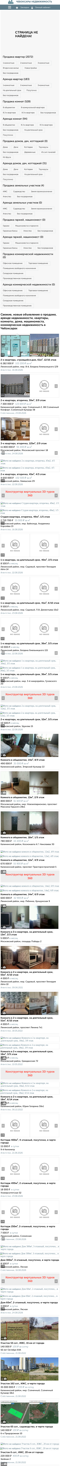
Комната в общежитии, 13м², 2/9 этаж (22, 797)
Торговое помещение (38, 263)
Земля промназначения (41, 192)
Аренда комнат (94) (15, 119)
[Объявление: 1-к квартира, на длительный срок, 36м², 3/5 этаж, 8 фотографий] (15, 640)
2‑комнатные (26, 63)
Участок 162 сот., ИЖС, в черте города (23, 1384)
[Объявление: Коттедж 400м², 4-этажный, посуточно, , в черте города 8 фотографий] (15, 1137)
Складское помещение (13, 273)
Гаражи (6, 226)
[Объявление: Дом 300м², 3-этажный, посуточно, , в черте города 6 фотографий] (30, 1249)
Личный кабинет (43, 7)
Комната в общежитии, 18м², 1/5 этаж (22, 837)
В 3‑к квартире (28, 113)
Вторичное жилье (11, 68)
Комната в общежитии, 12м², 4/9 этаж (23, 860)
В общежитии (9, 108)
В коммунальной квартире (33, 108)
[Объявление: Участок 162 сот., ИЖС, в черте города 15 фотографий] (30, 1380)
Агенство (7, 197)
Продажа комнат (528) (17, 101)
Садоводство (19, 192)
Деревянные (29, 152)
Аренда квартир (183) (16, 79)
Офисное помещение (12, 263)
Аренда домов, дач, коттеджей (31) (25, 163)
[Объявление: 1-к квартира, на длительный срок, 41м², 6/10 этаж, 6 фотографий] (15, 600)
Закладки (24, 7)
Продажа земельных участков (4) (23, 185)
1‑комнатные (8, 63)
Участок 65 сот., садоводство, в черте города (27, 1427)
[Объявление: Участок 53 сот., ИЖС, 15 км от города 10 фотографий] (30, 1340)
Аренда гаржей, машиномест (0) (23, 237)
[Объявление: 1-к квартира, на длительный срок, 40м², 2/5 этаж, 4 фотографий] (15, 557)
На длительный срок (12, 90)
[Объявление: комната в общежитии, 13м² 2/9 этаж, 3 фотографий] (30, 794)
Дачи (16, 147)
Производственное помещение (17, 278)
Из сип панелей (48, 152)
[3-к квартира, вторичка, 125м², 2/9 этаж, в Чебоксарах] (15, 440)
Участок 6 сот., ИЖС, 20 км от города (22, 1452)
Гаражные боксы (10, 231)
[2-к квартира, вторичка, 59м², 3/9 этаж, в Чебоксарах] (15, 397)
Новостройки (31, 68)
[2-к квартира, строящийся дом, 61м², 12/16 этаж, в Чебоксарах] (15, 357)
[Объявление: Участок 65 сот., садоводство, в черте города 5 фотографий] (30, 1423)
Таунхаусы (43, 147)
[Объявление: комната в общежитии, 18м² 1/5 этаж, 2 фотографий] (30, 834)
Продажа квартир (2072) (18, 57)
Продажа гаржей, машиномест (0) (24, 220)
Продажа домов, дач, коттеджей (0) (25, 141)
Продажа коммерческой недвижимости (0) (28, 256)
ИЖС (5, 192)
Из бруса (7, 157)
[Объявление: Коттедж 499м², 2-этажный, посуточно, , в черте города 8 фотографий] (15, 1180)
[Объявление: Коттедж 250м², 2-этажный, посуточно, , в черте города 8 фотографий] (15, 1223)
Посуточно (32, 90)
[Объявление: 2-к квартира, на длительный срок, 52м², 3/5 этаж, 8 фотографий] (30, 708)
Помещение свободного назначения (19, 268)
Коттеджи (28, 147)
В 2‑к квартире (9, 113)
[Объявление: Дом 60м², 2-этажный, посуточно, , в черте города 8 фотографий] (30, 1291)
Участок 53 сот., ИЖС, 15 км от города (22, 1343)
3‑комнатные (43, 63)
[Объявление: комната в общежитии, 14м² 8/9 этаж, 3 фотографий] (30, 757)
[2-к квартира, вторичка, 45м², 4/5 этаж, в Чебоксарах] (30, 463)
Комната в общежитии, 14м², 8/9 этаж (23, 760)
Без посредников (10, 73)
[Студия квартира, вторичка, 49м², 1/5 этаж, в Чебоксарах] (30, 506)
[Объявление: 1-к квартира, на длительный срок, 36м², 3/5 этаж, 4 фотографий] (30, 663)
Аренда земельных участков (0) (22, 202)
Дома (5, 147)
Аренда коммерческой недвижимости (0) (29, 284)
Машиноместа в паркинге (26, 226)
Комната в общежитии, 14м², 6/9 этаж (23, 894)
